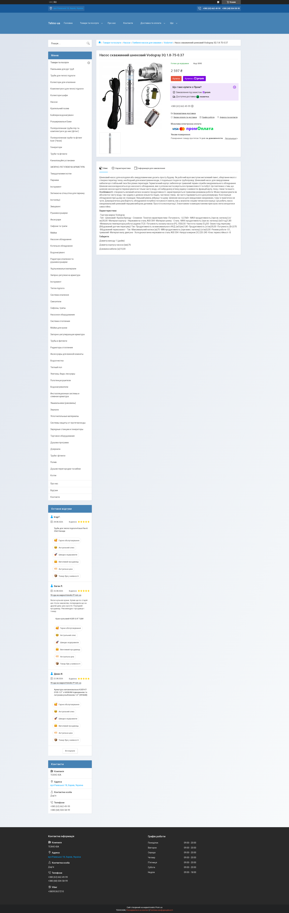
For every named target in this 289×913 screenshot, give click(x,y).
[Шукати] (88, 43)
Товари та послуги (89, 23)
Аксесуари (55, 219)
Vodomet (168, 42)
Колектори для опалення (62, 82)
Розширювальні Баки (60, 121)
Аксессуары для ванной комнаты (66, 354)
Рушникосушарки (59, 213)
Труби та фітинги (58, 154)
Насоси (126, 42)
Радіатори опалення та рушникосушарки (61, 260)
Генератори (56, 147)
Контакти (128, 23)
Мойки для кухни (58, 328)
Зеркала (54, 409)
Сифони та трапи (58, 226)
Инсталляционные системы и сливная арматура (64, 395)
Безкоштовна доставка (185, 113)
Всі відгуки (70, 751)
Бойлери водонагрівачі (61, 115)
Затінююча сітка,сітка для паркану (67, 193)
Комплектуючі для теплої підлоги (67, 88)
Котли (53, 475)
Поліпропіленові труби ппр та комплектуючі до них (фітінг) (64, 129)
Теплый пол (56, 367)
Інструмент (55, 187)
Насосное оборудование (62, 314)
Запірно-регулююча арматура (65, 275)
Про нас (112, 23)
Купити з (189, 78)
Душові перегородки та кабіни (65, 469)
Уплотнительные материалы (64, 416)
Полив (53, 462)
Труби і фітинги (57, 455)
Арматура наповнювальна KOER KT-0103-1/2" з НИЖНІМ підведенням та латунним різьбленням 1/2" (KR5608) (70, 692)
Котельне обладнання (61, 246)
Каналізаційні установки (62, 160)
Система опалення (59, 295)
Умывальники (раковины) (63, 403)
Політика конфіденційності (161, 910)
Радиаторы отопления (61, 347)
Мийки (53, 233)
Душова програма (59, 442)
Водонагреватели (59, 387)
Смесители (55, 301)
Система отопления (60, 321)
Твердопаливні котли (60, 173)
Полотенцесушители (60, 380)
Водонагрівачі (57, 252)
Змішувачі (55, 206)
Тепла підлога (57, 288)
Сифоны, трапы (58, 308)
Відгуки (54, 490)
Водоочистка (57, 360)
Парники (54, 180)
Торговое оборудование (62, 436)
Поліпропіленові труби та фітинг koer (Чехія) (66, 139)
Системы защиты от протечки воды (67, 423)
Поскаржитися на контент (137, 910)
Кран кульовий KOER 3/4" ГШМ (69, 619)
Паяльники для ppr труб (62, 69)
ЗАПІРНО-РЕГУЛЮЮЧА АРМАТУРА (67, 167)
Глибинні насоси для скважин (147, 42)
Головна (68, 23)
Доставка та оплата (150, 23)
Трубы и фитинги (58, 341)
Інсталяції (55, 200)
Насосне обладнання (60, 239)
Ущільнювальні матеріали (63, 268)
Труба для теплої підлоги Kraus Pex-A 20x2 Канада (71, 529)
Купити (176, 78)
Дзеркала (55, 449)
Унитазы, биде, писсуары (62, 374)
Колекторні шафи (59, 95)
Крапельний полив (59, 108)
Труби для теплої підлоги (62, 75)
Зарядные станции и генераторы (66, 429)
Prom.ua (158, 907)
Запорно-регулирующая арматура (67, 334)
